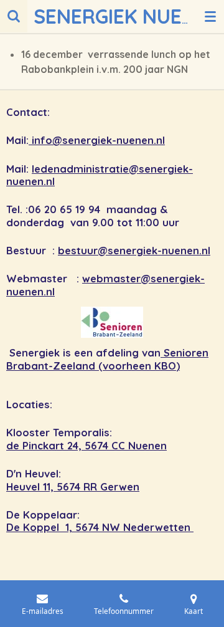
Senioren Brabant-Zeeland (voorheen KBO (107, 359)
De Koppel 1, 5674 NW (64, 527)
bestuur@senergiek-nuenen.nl (134, 250)
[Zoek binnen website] (13, 16)
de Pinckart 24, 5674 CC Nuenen (86, 445)
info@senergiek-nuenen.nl (97, 140)
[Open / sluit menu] (210, 16)
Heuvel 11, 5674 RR (53, 487)
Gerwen (119, 487)
